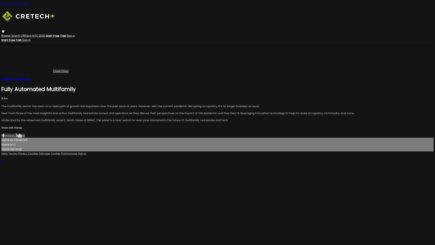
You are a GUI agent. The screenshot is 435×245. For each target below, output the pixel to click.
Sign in (70, 35)
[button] (3, 31)
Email (21, 135)
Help (4, 154)
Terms (13, 154)
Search (16, 35)
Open (65, 71)
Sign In (26, 40)
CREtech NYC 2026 (33, 35)
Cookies (33, 154)
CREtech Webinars (15, 79)
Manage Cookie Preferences (58, 154)
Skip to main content (15, 3)
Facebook (8, 135)
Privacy (23, 154)
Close (57, 71)
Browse (6, 35)
